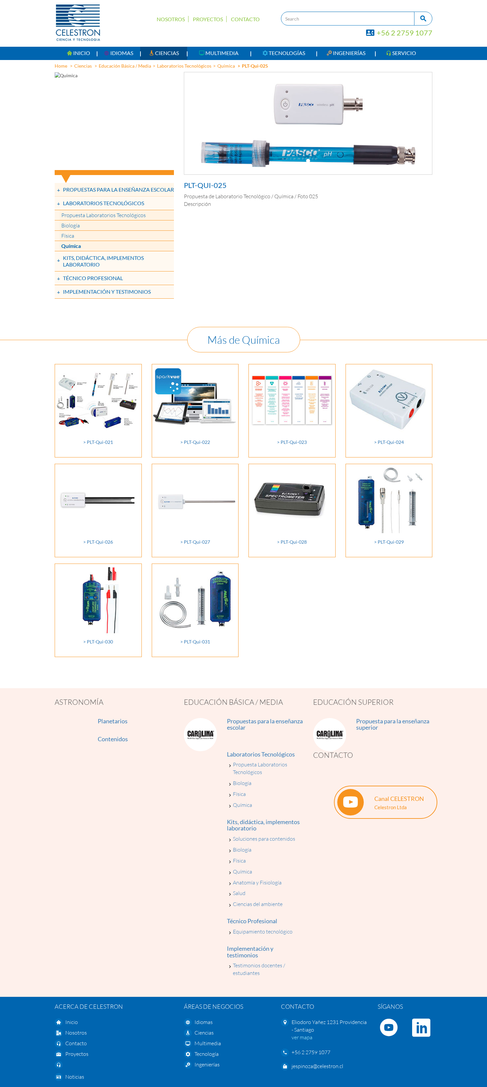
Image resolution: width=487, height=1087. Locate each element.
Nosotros (171, 19)
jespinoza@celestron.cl (317, 1066)
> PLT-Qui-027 (195, 542)
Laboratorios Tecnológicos (184, 66)
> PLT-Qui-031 (195, 641)
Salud (239, 893)
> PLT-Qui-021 (98, 442)
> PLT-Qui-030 (98, 641)
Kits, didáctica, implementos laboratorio (103, 261)
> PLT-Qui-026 (98, 542)
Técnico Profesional (93, 278)
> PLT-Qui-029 (389, 542)
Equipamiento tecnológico (263, 931)
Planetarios (113, 721)
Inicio (71, 1022)
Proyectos (208, 19)
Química (226, 66)
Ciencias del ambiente (258, 904)
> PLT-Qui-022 (195, 442)
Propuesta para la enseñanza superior (392, 724)
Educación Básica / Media (125, 66)
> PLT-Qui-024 (389, 442)
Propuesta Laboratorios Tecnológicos (103, 215)
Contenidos (113, 739)
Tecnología (206, 1054)
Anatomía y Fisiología (257, 882)
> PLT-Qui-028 (292, 542)
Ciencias (83, 66)
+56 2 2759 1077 (403, 32)
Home (61, 66)
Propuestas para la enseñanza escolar (118, 189)
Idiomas (203, 1022)
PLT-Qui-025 (255, 66)
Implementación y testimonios (107, 291)
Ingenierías (207, 1064)
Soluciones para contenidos (264, 838)
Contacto (245, 19)
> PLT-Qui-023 (292, 442)
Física (67, 235)
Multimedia (207, 1043)
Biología (70, 225)
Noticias (74, 1076)
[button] (118, 53)
